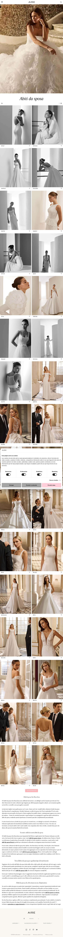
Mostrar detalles (53, 480)
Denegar (11, 485)
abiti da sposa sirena (35, 838)
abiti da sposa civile (21, 870)
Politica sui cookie (48, 934)
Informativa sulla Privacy (38, 934)
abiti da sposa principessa (29, 852)
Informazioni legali (26, 934)
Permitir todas (51, 485)
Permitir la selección (31, 485)
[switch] (24, 474)
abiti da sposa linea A (8, 842)
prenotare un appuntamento (16, 904)
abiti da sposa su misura (52, 892)
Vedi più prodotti (31, 790)
